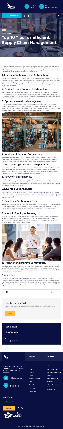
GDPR (30, 382)
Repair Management (52, 369)
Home (30, 366)
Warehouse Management (54, 372)
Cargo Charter (51, 390)
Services (31, 372)
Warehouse (58, 292)
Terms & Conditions (34, 378)
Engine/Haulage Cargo (53, 378)
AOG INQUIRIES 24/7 (12, 16)
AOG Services (50, 366)
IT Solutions (50, 375)
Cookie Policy (33, 385)
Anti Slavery (32, 388)
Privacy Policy (33, 391)
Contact (10, 313)
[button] (58, 15)
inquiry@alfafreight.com (51, 7)
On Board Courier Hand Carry (53, 385)
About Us (31, 369)
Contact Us (32, 375)
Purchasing (50, 382)
